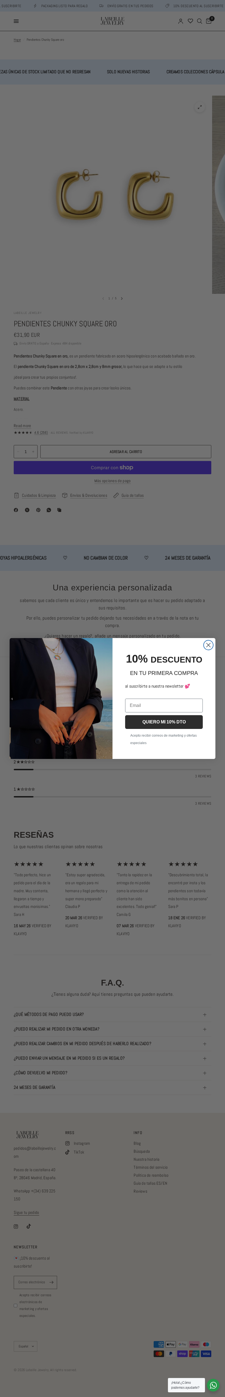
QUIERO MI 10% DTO (164, 722)
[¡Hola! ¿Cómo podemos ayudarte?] (213, 1385)
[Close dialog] (208, 645)
